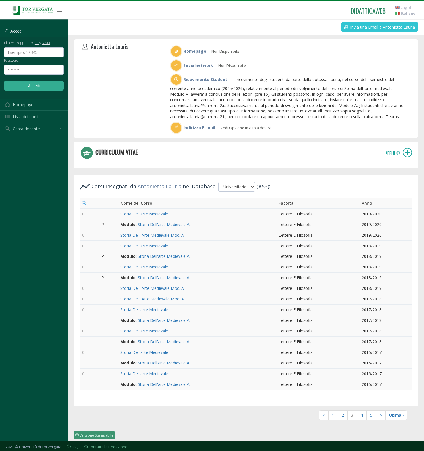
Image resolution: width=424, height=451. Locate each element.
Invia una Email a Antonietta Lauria (382, 27)
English (406, 7)
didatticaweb (368, 10)
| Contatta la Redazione (103, 446)
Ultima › (396, 415)
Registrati (42, 42)
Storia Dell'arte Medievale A (164, 224)
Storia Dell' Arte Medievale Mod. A (152, 235)
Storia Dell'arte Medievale (144, 214)
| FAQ (70, 446)
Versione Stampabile (96, 435)
